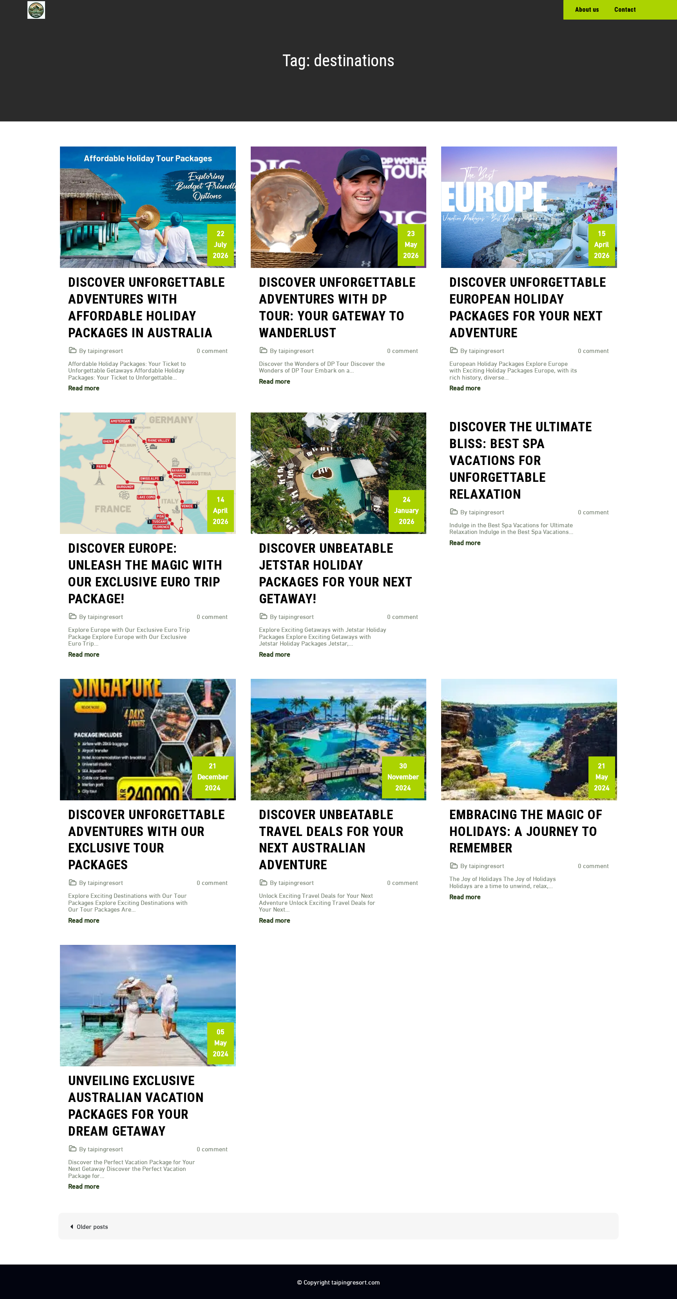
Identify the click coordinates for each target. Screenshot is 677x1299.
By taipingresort (101, 350)
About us (587, 9)
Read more (84, 387)
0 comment (212, 350)
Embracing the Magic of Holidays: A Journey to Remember (526, 831)
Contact (625, 9)
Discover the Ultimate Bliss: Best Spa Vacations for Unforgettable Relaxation (520, 460)
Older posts (92, 1225)
